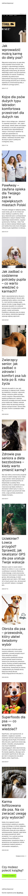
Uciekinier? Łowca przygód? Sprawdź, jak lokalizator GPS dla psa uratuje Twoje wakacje (13, 550)
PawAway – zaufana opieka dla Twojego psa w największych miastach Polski (14, 195)
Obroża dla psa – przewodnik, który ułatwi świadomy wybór (13, 636)
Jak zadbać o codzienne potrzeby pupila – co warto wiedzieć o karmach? (14, 281)
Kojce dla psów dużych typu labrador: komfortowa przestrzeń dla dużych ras (13, 107)
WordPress (20, 892)
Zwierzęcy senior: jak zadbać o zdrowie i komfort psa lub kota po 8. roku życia (14, 371)
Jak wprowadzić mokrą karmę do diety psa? (12, 52)
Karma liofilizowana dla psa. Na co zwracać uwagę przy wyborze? (14, 809)
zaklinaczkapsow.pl (7, 3)
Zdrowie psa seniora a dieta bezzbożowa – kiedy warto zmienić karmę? (14, 462)
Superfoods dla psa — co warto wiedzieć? (13, 723)
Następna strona (21, 856)
